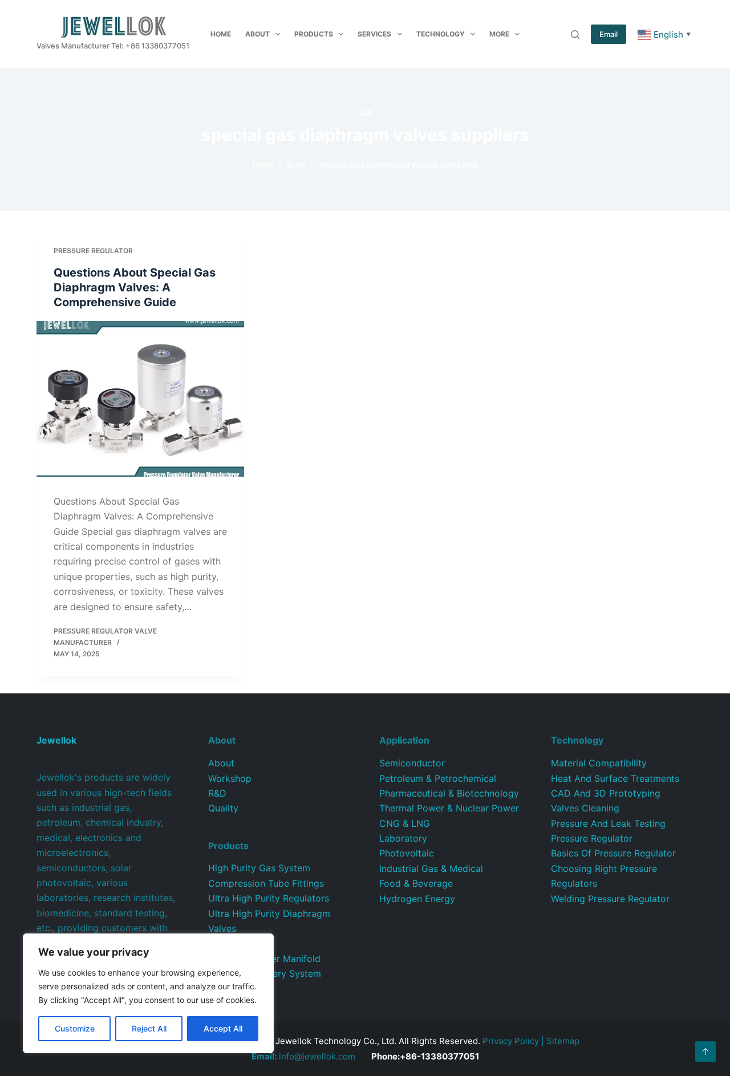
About (257, 34)
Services (374, 34)
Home (220, 34)
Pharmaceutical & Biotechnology (449, 793)
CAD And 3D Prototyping (605, 793)
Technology (440, 34)
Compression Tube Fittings (266, 883)
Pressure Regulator (93, 250)
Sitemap (562, 1041)
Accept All (223, 1028)
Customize (75, 1028)
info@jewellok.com (303, 1056)
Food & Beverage (416, 883)
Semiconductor (412, 763)
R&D (217, 793)
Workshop (230, 778)
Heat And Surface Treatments (615, 778)
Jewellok (56, 740)
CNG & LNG (404, 823)
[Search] (575, 34)
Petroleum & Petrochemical (437, 778)
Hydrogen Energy (417, 898)
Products (313, 34)
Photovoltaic (406, 853)
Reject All (149, 1028)
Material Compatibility (599, 763)
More (499, 34)
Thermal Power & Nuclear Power (449, 808)
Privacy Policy (510, 1041)
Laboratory (403, 838)
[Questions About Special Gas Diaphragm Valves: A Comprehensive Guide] (140, 399)
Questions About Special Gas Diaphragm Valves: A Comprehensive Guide (135, 287)
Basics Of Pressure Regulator (613, 853)
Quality (223, 808)
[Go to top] (705, 1051)
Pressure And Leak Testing (608, 823)
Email (608, 34)
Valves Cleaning (585, 808)
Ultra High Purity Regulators (268, 898)
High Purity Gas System (259, 868)
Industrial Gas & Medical (431, 868)
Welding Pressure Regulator (610, 898)
